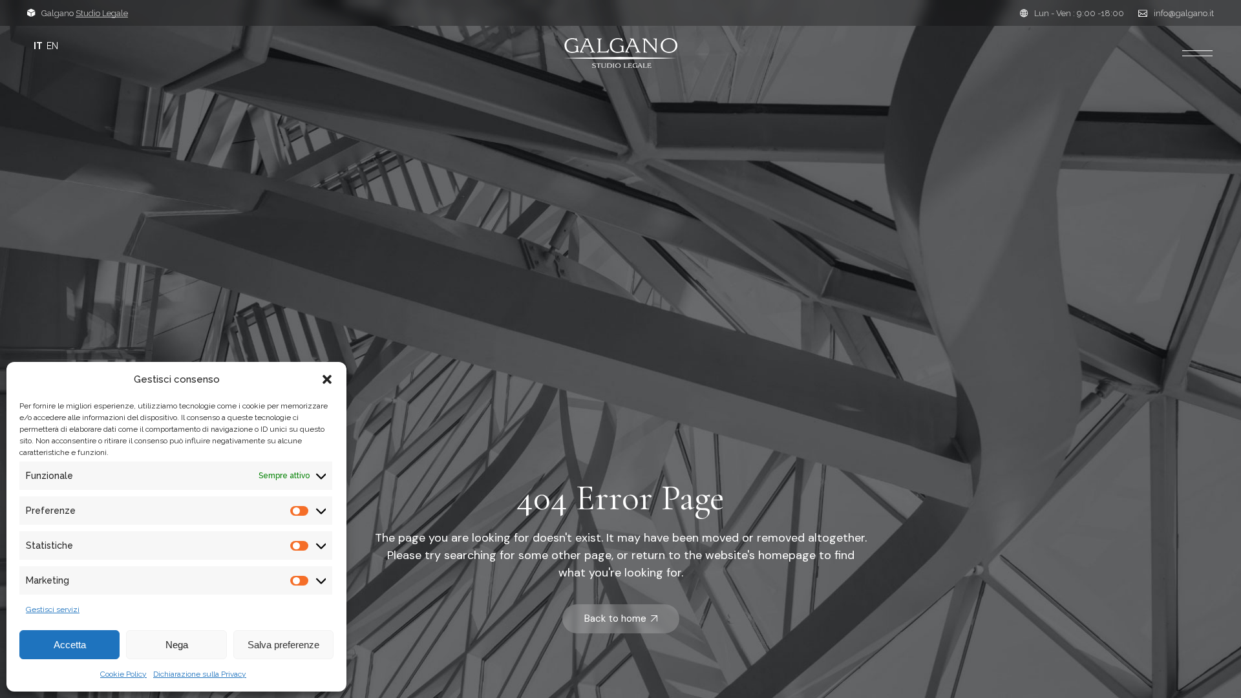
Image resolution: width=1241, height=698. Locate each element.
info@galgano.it (1184, 13)
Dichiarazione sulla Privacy (199, 674)
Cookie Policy (123, 674)
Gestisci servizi (53, 609)
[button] (327, 379)
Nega (176, 644)
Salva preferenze (283, 644)
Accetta (70, 644)
